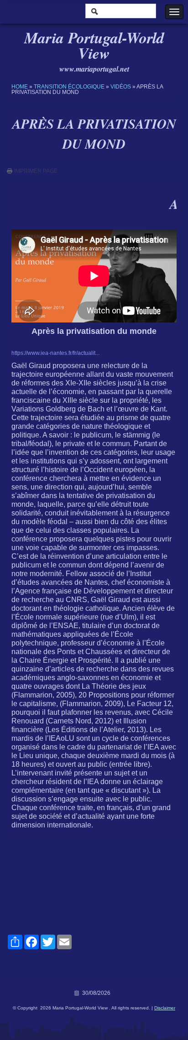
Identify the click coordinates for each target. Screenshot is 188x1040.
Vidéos (120, 86)
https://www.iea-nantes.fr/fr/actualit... (55, 353)
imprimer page (35, 171)
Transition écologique (69, 86)
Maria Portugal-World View (94, 45)
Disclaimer (164, 1007)
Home (19, 86)
